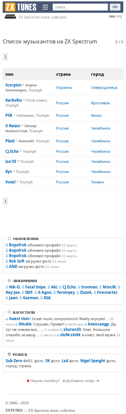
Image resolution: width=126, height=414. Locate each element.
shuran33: (73, 329)
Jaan (13, 297)
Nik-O (14, 286)
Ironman (89, 286)
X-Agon (44, 292)
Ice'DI (10, 161)
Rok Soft (17, 261)
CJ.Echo (12, 151)
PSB (8, 115)
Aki (54, 286)
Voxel (10, 181)
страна (63, 74)
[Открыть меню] (45, 7)
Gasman (30, 297)
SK (47, 360)
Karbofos (13, 100)
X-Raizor (12, 125)
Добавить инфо (80, 380)
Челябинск (101, 128)
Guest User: (20, 318)
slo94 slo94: (70, 334)
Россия (62, 102)
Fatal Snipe (35, 286)
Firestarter (107, 292)
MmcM (109, 286)
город (97, 74)
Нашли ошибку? (45, 380)
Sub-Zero (14, 360)
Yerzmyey (66, 292)
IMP (29, 292)
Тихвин (97, 181)
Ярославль (100, 102)
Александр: (99, 323)
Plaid (9, 140)
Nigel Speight (92, 360)
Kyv (8, 171)
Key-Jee (13, 292)
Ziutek (86, 292)
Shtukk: (25, 323)
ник (9, 74)
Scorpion (13, 85)
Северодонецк (104, 87)
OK (115, 7)
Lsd (65, 360)
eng (119, 16)
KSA (47, 297)
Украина (64, 87)
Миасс (96, 115)
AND (13, 266)
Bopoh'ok (18, 244)
